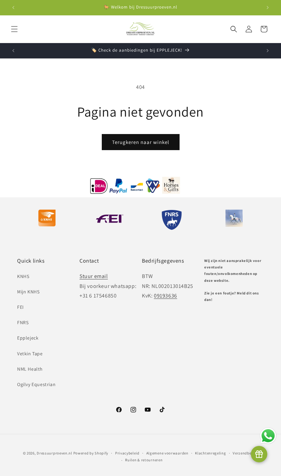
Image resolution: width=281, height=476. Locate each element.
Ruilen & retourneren (143, 460)
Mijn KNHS (28, 292)
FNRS (22, 322)
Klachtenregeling (210, 453)
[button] (14, 29)
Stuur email (94, 276)
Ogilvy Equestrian (36, 384)
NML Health (30, 369)
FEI (20, 307)
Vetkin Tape (30, 354)
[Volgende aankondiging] (267, 7)
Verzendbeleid (245, 453)
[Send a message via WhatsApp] (268, 435)
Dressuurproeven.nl (54, 453)
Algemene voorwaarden (167, 453)
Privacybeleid (127, 453)
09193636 (165, 295)
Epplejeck (27, 338)
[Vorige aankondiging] (13, 7)
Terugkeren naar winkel (140, 142)
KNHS (23, 276)
